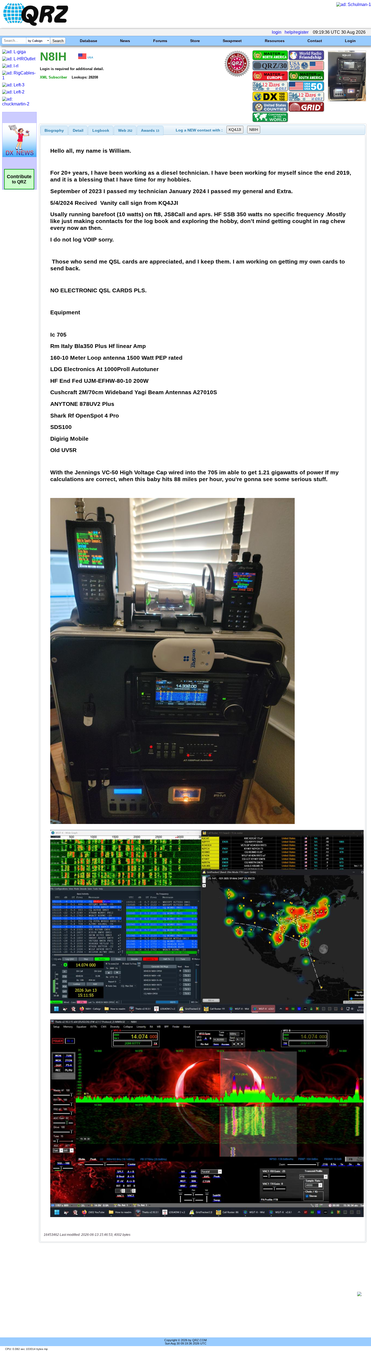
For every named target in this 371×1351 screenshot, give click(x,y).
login (276, 32)
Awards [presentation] (150, 130)
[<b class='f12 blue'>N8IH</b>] (347, 100)
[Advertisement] (200, 1294)
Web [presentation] (125, 130)
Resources (275, 41)
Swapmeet (232, 41)
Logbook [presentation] (100, 130)
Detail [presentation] (78, 130)
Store (195, 41)
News (125, 41)
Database (88, 41)
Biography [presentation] (54, 130)
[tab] (54, 130)
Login (350, 41)
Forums (160, 41)
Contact (314, 41)
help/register (297, 32)
